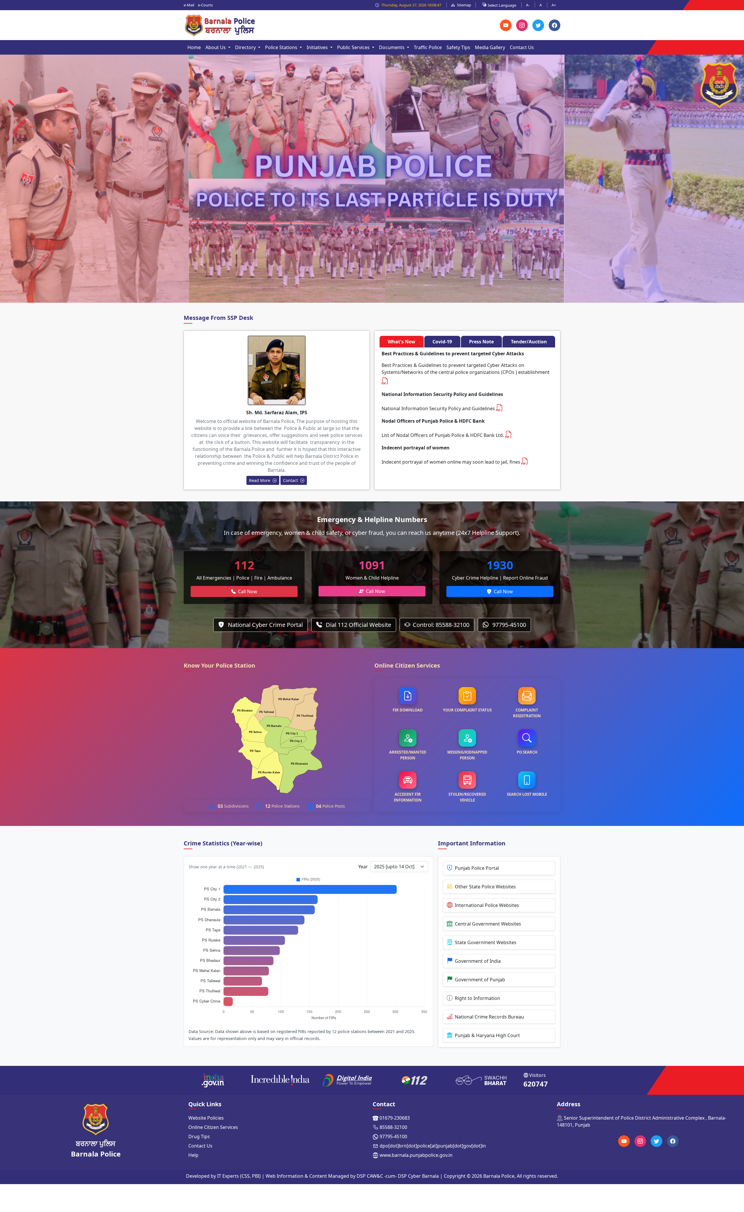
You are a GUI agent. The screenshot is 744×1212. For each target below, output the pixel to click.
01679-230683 (395, 1118)
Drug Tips (199, 1136)
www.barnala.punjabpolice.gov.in (416, 1155)
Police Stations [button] (281, 47)
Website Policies (206, 1118)
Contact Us (522, 47)
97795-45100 (508, 625)
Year (363, 866)
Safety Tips (458, 47)
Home (194, 47)
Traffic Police (428, 47)
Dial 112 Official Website (357, 625)
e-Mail (189, 5)
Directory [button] (246, 47)
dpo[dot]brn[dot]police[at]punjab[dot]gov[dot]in (433, 1146)
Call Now (247, 591)
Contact (291, 480)
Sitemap (463, 5)
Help (193, 1155)
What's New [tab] (401, 341)
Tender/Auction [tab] (529, 341)
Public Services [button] (354, 47)
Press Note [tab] (481, 341)
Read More (260, 480)
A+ (554, 5)
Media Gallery (490, 47)
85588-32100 (393, 1127)
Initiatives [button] (318, 47)
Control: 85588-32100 (441, 625)
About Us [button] (216, 47)
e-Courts (205, 5)
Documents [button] (392, 47)
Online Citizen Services (213, 1127)
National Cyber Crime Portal (264, 625)
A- (528, 5)
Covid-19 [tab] (442, 341)
